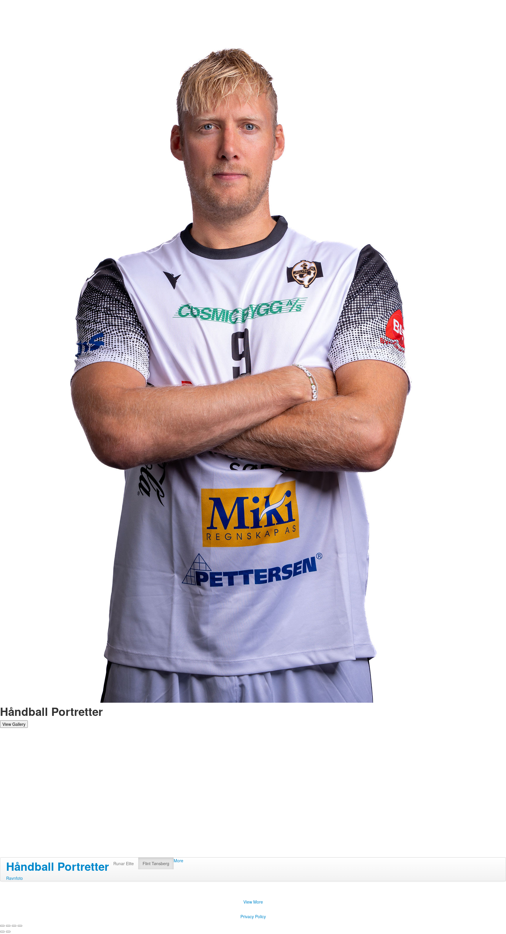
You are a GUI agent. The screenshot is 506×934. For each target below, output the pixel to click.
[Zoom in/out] (20, 926)
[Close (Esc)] (2, 926)
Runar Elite (123, 863)
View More (253, 902)
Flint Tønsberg (156, 863)
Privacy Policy (253, 916)
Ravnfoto (14, 878)
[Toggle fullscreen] (14, 926)
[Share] (8, 926)
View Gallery (13, 724)
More (178, 860)
